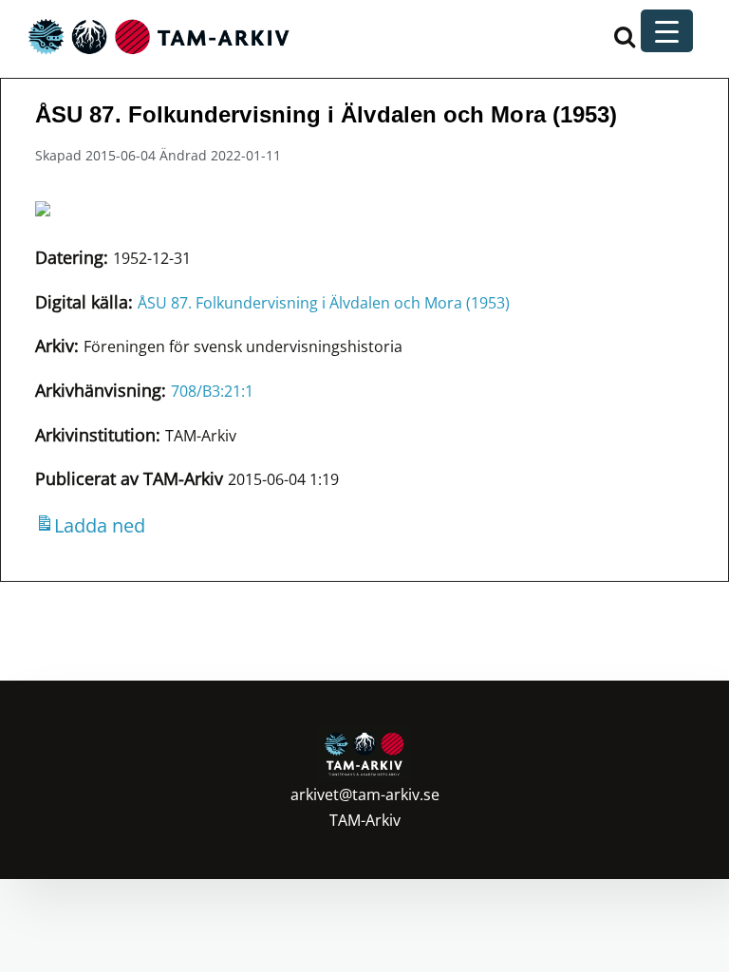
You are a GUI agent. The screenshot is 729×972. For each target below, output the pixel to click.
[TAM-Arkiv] (156, 35)
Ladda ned (99, 525)
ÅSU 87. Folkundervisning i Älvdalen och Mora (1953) (324, 302)
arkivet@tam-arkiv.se (364, 794)
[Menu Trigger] (667, 30)
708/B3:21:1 (212, 391)
